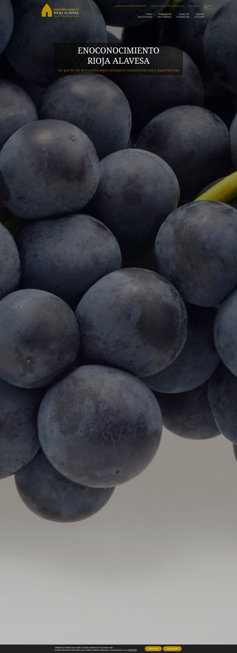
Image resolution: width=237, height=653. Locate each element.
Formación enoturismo (164, 15)
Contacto (194, 6)
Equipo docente (199, 15)
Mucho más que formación (167, 6)
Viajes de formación (182, 15)
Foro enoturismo (145, 15)
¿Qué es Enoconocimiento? (130, 6)
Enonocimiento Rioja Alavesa (60, 11)
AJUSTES (132, 650)
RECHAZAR (172, 649)
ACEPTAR (153, 649)
